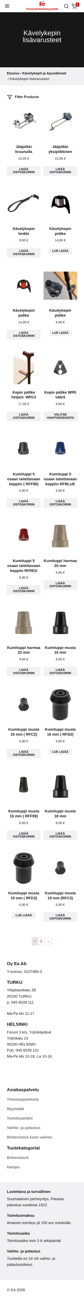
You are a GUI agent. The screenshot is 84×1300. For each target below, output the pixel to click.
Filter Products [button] (26, 97)
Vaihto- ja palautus (23, 1128)
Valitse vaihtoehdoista (60, 416)
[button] (7, 6)
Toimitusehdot (20, 1118)
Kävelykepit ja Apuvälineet (44, 73)
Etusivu (13, 73)
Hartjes (13, 1167)
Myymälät (15, 1109)
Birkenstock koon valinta (29, 1137)
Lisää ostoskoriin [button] (23, 171)
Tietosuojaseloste (23, 1099)
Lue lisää (60, 251)
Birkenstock (18, 1157)
